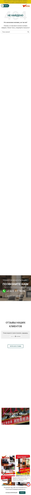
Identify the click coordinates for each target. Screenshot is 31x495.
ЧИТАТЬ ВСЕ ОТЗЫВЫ (15, 346)
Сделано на (12, 336)
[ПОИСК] (28, 32)
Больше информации (11, 492)
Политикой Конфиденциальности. (15, 489)
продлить (25, 333)
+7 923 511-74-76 (16, 291)
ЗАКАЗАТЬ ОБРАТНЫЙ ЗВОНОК (15, 296)
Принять (22, 492)
